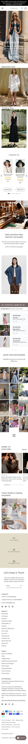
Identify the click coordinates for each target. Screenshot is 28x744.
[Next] (26, 175)
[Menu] (2, 8)
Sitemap (4, 645)
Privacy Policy (5, 673)
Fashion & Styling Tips (8, 628)
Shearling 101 (5, 636)
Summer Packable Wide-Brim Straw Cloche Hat (20, 176)
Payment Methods (7, 668)
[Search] (22, 8)
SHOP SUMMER (14, 56)
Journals (4, 626)
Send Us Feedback (7, 653)
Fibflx (6, 737)
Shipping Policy (6, 658)
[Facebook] (2, 606)
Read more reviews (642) (16, 308)
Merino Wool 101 (6, 641)
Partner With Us (6, 623)
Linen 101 (4, 633)
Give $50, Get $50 (7, 621)
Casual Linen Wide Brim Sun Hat (7, 175)
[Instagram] (9, 606)
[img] (4, 309)
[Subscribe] (20, 586)
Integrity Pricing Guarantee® (9, 661)
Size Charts (5, 631)
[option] (14, 37)
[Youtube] (6, 606)
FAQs (3, 656)
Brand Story (5, 613)
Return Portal (5, 666)
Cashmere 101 (6, 638)
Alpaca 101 (5, 643)
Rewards (4, 618)
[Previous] (1, 175)
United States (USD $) (7, 733)
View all (24, 449)
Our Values (5, 616)
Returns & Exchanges (8, 663)
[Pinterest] (12, 606)
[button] (12, 61)
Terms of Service (6, 671)
